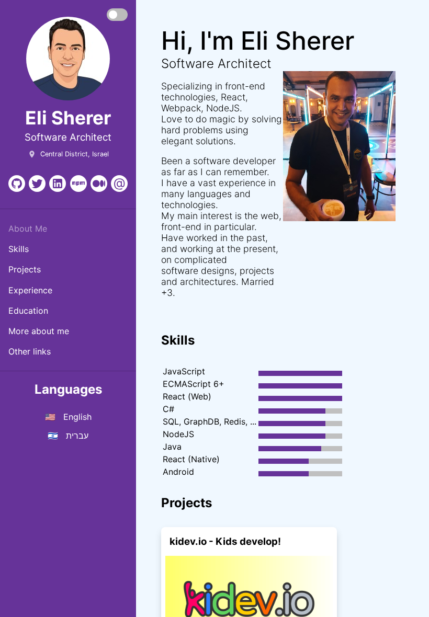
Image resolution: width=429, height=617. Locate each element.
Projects (24, 269)
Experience (30, 290)
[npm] (78, 183)
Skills (18, 249)
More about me (38, 331)
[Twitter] (37, 183)
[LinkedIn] (57, 183)
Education (28, 310)
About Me (27, 228)
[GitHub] (16, 183)
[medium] (99, 183)
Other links (29, 351)
